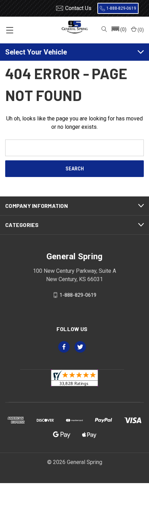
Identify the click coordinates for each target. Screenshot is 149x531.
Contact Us (78, 8)
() (140, 30)
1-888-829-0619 (121, 8)
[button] (118, 30)
